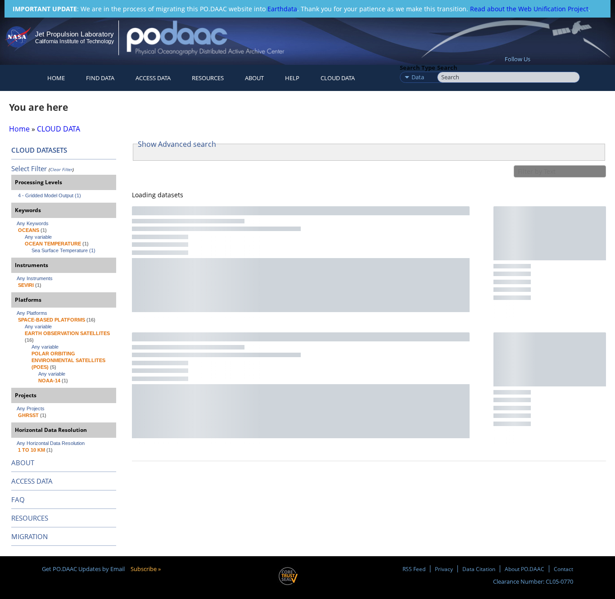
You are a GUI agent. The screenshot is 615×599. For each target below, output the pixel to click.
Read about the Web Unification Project (529, 9)
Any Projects (31, 408)
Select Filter (29, 168)
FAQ (18, 499)
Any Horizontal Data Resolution (51, 443)
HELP (292, 78)
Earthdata (282, 9)
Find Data (100, 78)
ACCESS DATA (32, 481)
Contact (563, 568)
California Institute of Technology (74, 41)
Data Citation (478, 568)
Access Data (153, 78)
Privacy (444, 568)
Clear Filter (61, 169)
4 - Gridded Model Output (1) (49, 195)
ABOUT (22, 462)
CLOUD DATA (338, 78)
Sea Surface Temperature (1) (63, 250)
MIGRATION (29, 536)
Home (56, 78)
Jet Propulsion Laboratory (74, 34)
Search (447, 68)
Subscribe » (146, 569)
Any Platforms (32, 313)
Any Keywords (33, 223)
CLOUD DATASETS (39, 149)
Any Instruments (35, 278)
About (254, 78)
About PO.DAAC (524, 568)
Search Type (417, 68)
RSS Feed (413, 568)
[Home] (213, 37)
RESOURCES (208, 78)
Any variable (38, 237)
